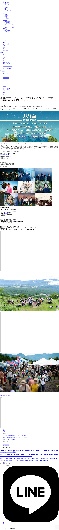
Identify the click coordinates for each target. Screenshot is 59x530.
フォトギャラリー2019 (9, 24)
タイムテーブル (8, 7)
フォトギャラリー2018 (9, 26)
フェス (6, 15)
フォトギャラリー (8, 5)
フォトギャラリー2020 (9, 23)
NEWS (4, 13)
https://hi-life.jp (7, 213)
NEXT (4, 431)
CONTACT (5, 28)
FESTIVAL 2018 (8, 34)
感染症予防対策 (6, 50)
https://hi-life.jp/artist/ (4, 154)
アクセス (7, 12)
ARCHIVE (5, 29)
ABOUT (4, 1)
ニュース (7, 4)
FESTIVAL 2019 (8, 33)
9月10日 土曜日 (6, 444)
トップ (6, 3)
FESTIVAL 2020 (8, 32)
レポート (7, 17)
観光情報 (7, 18)
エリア (4, 93)
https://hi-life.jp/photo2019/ (5, 395)
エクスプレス (8, 30)
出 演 (6, 8)
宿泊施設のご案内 (8, 21)
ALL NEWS (2, 462)
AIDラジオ (7, 31)
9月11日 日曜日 (6, 445)
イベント (7, 16)
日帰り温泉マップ (8, 22)
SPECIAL (5, 20)
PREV (4, 429)
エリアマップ (8, 10)
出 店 (6, 9)
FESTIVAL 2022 (3, 38)
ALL (6, 14)
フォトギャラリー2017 (9, 27)
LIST (4, 430)
